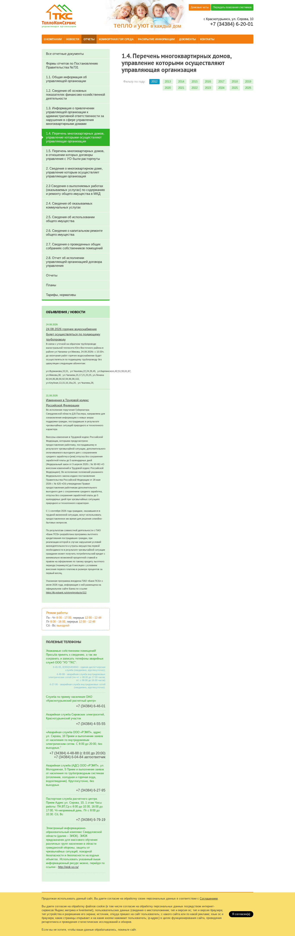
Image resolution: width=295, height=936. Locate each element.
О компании (53, 39)
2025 (235, 87)
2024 (221, 87)
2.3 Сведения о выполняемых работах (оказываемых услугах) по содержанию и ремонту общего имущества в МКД (75, 189)
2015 (195, 81)
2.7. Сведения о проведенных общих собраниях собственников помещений (74, 246)
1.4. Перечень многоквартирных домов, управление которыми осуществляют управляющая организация (75, 137)
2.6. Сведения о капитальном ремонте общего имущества (74, 232)
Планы (51, 285)
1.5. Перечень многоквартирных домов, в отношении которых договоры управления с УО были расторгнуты (75, 155)
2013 (168, 81)
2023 (208, 87)
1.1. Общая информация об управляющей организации (66, 79)
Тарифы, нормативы (61, 295)
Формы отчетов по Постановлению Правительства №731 (72, 65)
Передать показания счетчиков (232, 7)
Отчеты (89, 39)
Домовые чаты (200, 7)
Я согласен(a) (241, 914)
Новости (72, 39)
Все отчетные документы (65, 54)
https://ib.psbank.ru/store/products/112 (66, 592)
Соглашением (209, 898)
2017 (221, 81)
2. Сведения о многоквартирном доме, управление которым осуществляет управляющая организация (74, 172)
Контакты (207, 39)
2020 (168, 87)
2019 (248, 81)
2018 (235, 81)
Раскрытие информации (156, 39)
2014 (181, 81)
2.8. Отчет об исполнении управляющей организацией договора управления (74, 261)
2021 (181, 87)
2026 (248, 87)
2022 (195, 87)
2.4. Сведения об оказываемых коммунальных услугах (69, 205)
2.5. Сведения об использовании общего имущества (70, 219)
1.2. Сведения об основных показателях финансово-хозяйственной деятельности (75, 94)
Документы (187, 39)
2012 (154, 81)
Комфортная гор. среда (116, 39)
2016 (208, 81)
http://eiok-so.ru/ (68, 867)
